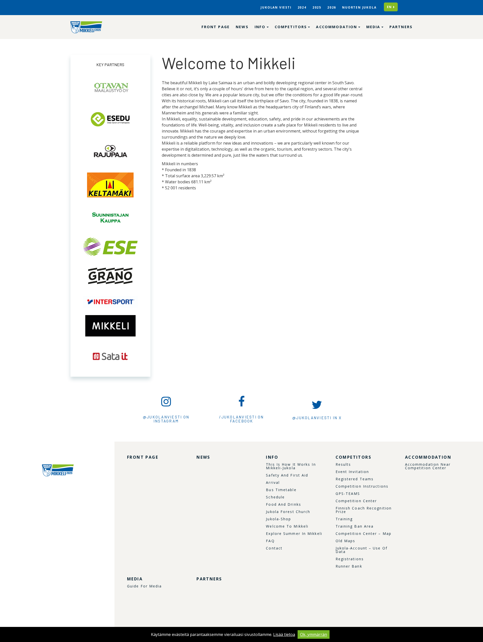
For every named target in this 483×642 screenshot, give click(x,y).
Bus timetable (281, 490)
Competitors (292, 26)
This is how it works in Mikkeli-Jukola (291, 466)
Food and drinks (283, 504)
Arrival (273, 482)
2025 (316, 7)
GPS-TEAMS (348, 493)
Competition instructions (362, 486)
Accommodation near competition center (428, 466)
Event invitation (352, 472)
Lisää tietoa (284, 634)
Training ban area (355, 526)
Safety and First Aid (287, 475)
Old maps (345, 541)
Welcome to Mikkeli (287, 526)
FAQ (270, 541)
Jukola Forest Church (288, 511)
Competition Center (356, 501)
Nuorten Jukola (359, 7)
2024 (302, 7)
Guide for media (144, 586)
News (242, 26)
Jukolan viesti (276, 7)
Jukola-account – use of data (361, 549)
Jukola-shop (278, 519)
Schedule (275, 497)
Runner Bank (349, 566)
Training (344, 519)
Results (343, 464)
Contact (274, 548)
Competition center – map (363, 533)
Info (261, 26)
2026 (331, 7)
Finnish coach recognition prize (364, 509)
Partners (401, 26)
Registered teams (355, 479)
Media (374, 26)
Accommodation (337, 26)
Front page (216, 26)
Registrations (350, 559)
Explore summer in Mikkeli (294, 533)
